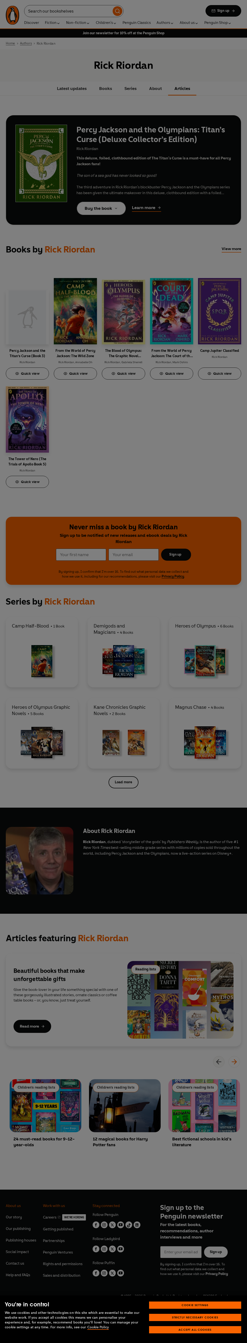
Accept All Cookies (195, 1329)
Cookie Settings (195, 1305)
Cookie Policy (98, 1327)
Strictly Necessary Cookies (195, 1317)
